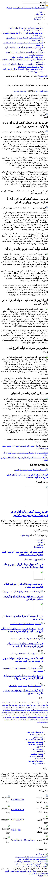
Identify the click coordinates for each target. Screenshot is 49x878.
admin (45, 91)
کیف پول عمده (37, 753)
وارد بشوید (25, 535)
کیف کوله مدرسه (36, 761)
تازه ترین (39, 540)
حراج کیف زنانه (33, 446)
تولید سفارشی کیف (35, 732)
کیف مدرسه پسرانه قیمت (40, 703)
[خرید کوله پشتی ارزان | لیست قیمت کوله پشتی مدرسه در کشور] (31, 856)
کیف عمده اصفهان (7, 703)
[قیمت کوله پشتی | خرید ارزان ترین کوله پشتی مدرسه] (33, 859)
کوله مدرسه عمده (35, 744)
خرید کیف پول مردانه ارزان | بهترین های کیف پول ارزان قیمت (23, 565)
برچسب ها (38, 547)
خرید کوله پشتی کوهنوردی (40, 712)
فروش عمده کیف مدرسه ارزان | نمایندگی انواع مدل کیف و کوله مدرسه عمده (23, 65)
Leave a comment (20, 91)
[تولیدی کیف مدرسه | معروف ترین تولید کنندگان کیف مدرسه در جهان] (22, 670)
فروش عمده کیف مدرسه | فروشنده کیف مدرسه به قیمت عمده (27, 476)
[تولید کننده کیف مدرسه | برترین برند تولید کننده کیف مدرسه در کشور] (31, 866)
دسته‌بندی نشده (36, 734)
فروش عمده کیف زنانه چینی (37, 710)
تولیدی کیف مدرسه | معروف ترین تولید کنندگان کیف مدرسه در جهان (23, 677)
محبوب (40, 542)
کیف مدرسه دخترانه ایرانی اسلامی (23, 703)
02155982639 (17, 809)
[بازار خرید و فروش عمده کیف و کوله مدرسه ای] (27, 7)
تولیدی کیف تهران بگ (29, 719)
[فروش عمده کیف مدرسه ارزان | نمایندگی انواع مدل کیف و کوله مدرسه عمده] (26, 623)
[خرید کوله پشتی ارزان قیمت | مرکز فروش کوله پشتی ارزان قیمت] (27, 638)
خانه (41, 12)
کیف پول (39, 746)
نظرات (40, 544)
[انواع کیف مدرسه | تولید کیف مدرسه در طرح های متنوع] (26, 685)
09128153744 (17, 799)
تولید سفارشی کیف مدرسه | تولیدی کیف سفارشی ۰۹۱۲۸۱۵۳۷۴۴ (26, 29)
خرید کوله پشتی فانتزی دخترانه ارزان (21, 712)
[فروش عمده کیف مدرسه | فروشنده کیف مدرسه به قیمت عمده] (31, 861)
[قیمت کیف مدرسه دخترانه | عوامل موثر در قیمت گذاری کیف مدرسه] (27, 653)
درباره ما (39, 17)
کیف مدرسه (38, 763)
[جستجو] (47, 5)
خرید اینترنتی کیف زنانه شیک (12, 715)
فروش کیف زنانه (19, 446)
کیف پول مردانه (36, 756)
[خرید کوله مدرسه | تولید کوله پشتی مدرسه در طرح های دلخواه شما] (42, 854)
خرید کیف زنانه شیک (9, 710)
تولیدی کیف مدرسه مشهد (23, 717)
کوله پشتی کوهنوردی (34, 739)
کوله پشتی (38, 737)
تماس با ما (38, 19)
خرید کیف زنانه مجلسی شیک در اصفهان (26, 57)
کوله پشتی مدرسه (26, 705)
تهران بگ (19, 719)
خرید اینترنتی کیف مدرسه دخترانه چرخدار (32, 715)
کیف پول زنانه (37, 751)
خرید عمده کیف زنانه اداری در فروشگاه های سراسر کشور (29, 513)
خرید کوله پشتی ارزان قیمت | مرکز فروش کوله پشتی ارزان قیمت (25, 644)
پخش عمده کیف (16, 705)
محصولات (39, 14)
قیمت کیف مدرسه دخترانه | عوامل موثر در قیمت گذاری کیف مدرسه (23, 659)
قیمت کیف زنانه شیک (18, 707)
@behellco (16, 830)
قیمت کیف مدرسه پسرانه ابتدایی (34, 707)
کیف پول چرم (37, 749)
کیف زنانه (40, 76)
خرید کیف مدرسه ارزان (22, 710)
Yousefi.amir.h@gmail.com (23, 840)
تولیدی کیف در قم (40, 719)
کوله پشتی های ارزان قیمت (40, 705)
